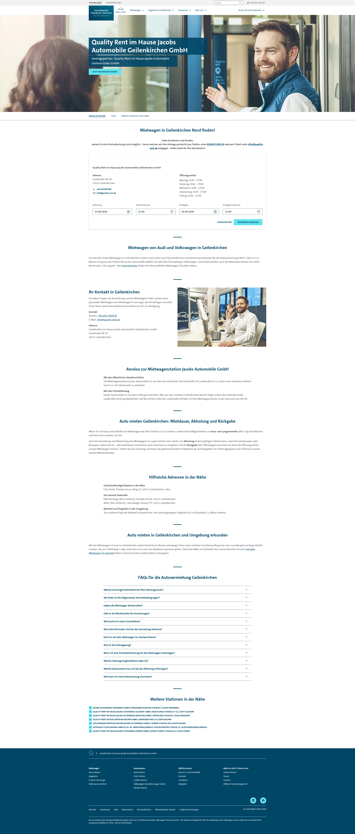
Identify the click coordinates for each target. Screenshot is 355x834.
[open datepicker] (128, 212)
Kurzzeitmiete (129, 265)
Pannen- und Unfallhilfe (189, 772)
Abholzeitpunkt (143, 205)
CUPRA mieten (140, 780)
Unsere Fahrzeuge (97, 780)
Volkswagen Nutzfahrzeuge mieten (150, 784)
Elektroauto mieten (97, 784)
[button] (102, 189)
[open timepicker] (172, 212)
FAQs (113, 116)
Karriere (227, 780)
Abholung (97, 205)
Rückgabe (183, 205)
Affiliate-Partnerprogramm (235, 784)
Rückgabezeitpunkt (231, 205)
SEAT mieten (139, 776)
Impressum (105, 809)
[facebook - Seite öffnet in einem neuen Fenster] (263, 800)
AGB (116, 809)
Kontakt (182, 776)
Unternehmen (229, 772)
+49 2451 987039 (107, 315)
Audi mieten (139, 772)
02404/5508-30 (215, 144)
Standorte (183, 780)
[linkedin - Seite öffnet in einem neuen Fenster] (253, 800)
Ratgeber (182, 784)
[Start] (91, 753)
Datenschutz (127, 809)
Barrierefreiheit (144, 809)
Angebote (93, 776)
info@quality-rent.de (108, 319)
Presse (226, 776)
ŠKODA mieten (140, 787)
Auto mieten (94, 772)
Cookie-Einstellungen (189, 809)
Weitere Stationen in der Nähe (135, 116)
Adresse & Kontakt (97, 116)
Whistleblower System (165, 809)
